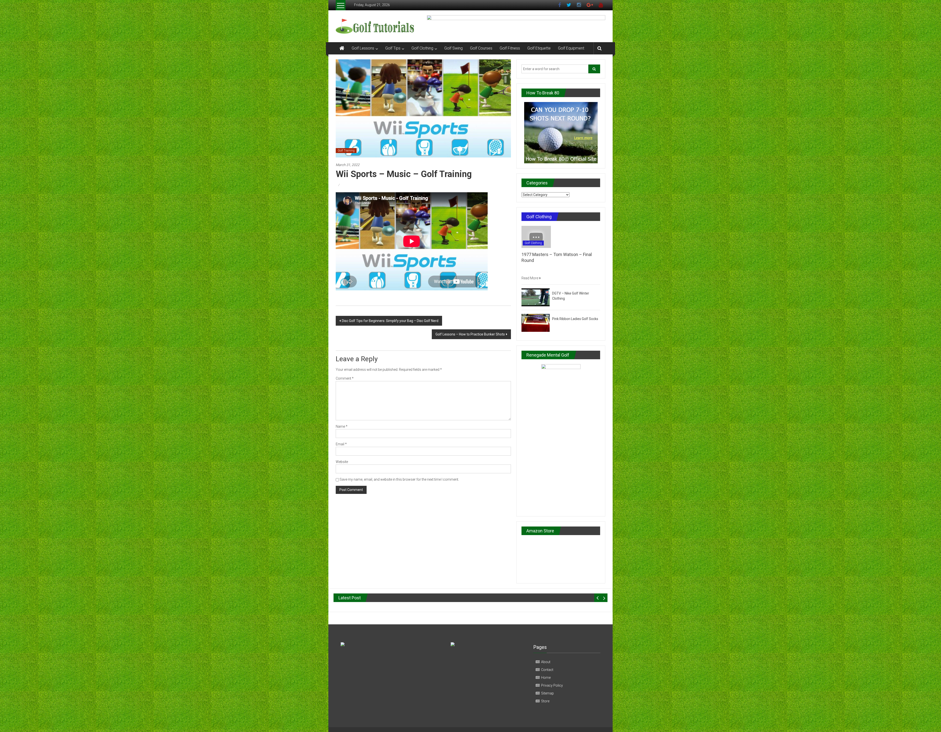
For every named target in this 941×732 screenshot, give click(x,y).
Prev (597, 597)
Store (545, 701)
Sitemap (547, 693)
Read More (530, 278)
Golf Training (346, 150)
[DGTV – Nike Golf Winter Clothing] (535, 297)
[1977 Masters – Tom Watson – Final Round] (536, 237)
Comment (345, 378)
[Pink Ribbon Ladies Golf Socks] (535, 322)
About (545, 662)
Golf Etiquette (539, 48)
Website (342, 462)
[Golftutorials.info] (342, 48)
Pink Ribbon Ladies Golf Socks (575, 319)
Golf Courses (481, 48)
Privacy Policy (552, 685)
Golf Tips (392, 48)
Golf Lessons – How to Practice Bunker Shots (470, 334)
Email (341, 444)
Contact (547, 670)
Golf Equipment (571, 48)
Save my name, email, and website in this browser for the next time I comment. (399, 479)
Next (604, 597)
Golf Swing (453, 48)
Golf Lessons (363, 48)
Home (546, 678)
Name (341, 426)
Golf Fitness (510, 48)
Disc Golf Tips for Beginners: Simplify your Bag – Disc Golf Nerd (390, 321)
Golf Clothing (422, 48)
